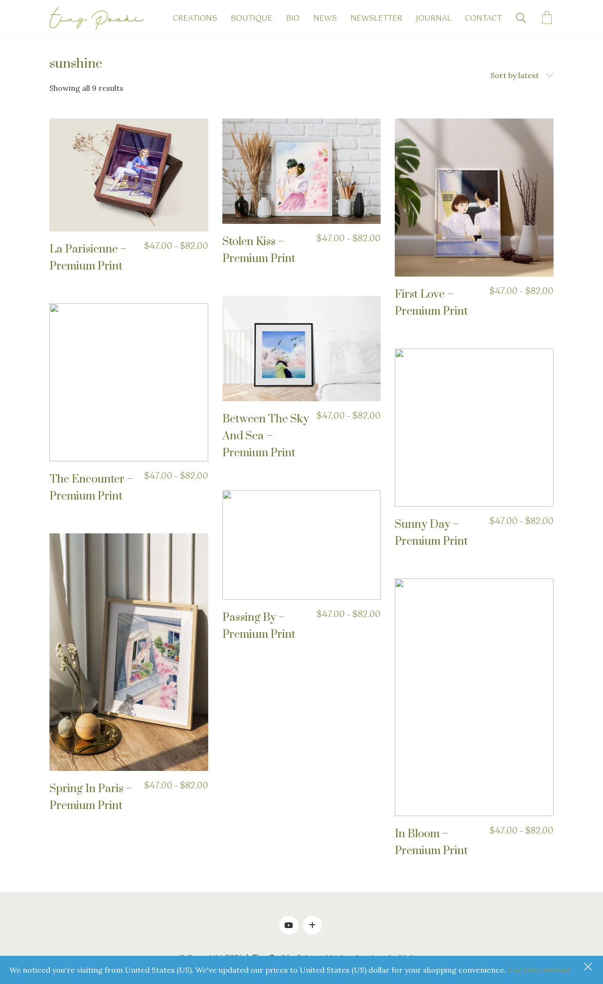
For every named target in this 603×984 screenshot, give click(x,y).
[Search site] (521, 19)
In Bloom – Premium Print (431, 842)
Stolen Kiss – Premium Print (258, 250)
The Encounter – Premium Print (91, 487)
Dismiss (589, 967)
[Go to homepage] (96, 18)
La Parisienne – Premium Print (88, 257)
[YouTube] (288, 925)
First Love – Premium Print (431, 302)
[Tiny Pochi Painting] (312, 925)
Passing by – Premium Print (258, 626)
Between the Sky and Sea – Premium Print (265, 436)
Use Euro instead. (540, 970)
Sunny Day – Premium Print (431, 532)
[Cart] (547, 18)
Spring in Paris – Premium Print (90, 797)
